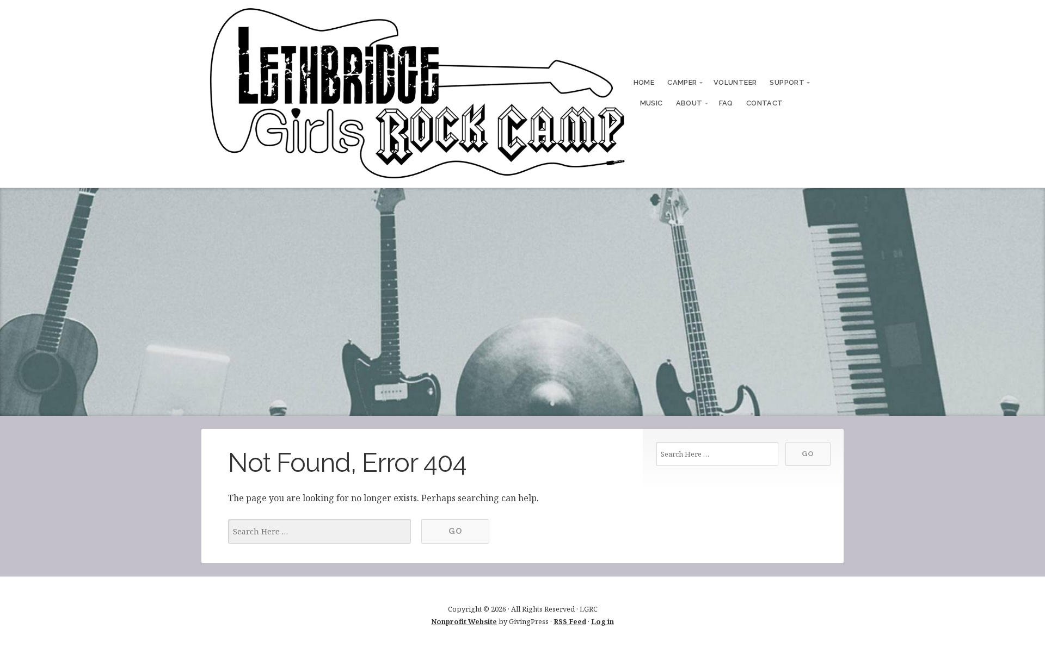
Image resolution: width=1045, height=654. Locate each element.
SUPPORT (787, 82)
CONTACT (764, 103)
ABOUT (689, 103)
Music (651, 103)
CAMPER (682, 82)
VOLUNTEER (735, 82)
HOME (644, 82)
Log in (602, 621)
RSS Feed (570, 621)
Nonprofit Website (464, 621)
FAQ (726, 103)
